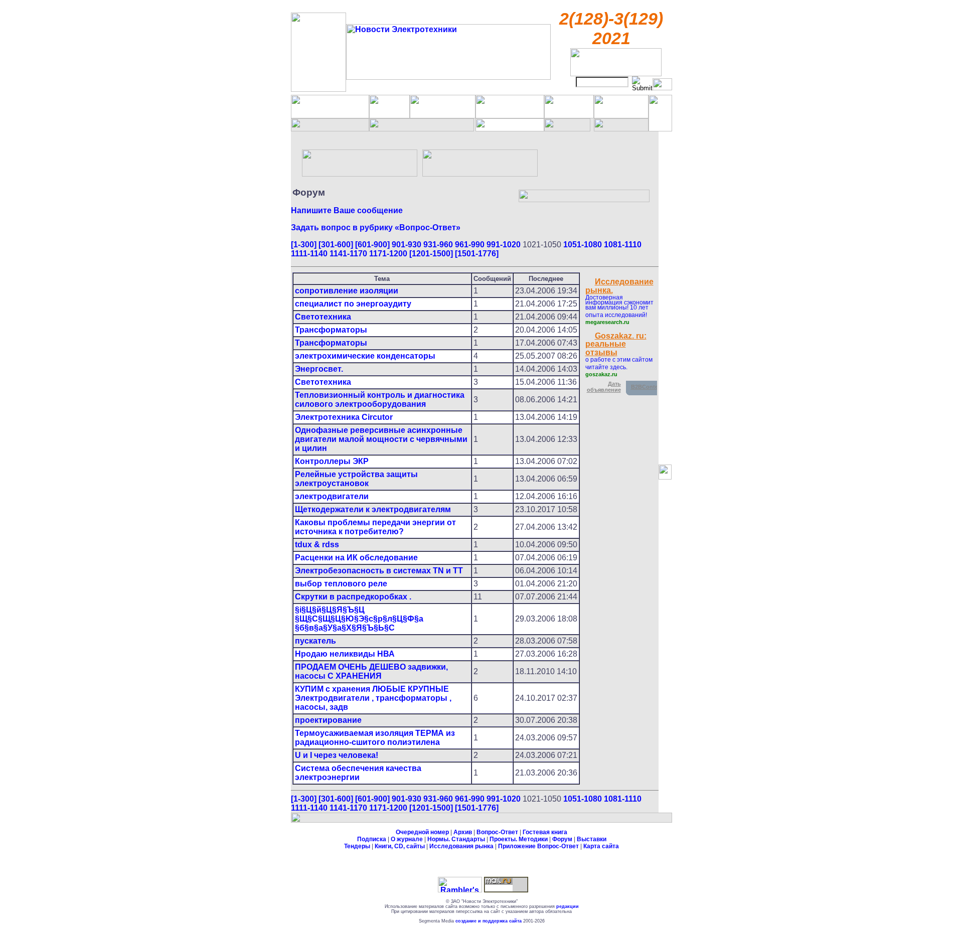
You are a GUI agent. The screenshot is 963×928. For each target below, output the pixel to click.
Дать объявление (604, 387)
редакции (567, 906)
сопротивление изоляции (346, 290)
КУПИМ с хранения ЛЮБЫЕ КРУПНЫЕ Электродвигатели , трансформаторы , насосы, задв (373, 698)
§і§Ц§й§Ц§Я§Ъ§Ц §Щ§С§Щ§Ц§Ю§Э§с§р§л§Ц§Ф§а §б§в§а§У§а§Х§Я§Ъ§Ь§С (359, 618)
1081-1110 (622, 244)
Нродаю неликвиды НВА (345, 654)
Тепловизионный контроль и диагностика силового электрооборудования (379, 399)
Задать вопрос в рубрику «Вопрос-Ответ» (375, 227)
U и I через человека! (336, 755)
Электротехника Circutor (344, 417)
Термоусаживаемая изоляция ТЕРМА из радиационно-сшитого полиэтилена (375, 737)
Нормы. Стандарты (456, 839)
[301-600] (335, 244)
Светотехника (323, 317)
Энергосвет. (319, 369)
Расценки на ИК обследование (356, 557)
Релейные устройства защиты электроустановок (356, 479)
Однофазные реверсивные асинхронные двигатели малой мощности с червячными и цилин (381, 439)
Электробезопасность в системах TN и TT (379, 570)
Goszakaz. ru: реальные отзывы (616, 344)
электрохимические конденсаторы (365, 356)
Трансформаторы (331, 330)
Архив (462, 832)
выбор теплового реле (341, 583)
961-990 (470, 244)
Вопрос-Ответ (497, 832)
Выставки (591, 839)
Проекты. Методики (519, 839)
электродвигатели (332, 496)
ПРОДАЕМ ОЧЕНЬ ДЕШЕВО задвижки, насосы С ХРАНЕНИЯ (371, 671)
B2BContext (647, 387)
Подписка (371, 839)
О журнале (407, 839)
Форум (562, 839)
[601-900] (372, 244)
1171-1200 (388, 253)
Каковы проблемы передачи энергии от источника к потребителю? (375, 527)
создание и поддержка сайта (488, 920)
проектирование (328, 720)
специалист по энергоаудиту (353, 303)
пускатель (315, 641)
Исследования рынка (461, 846)
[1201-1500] (431, 253)
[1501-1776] (477, 253)
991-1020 (504, 244)
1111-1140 (309, 253)
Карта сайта (601, 846)
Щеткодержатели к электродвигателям (373, 509)
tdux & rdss (317, 544)
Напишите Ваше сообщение (347, 210)
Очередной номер (422, 832)
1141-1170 (348, 253)
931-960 (438, 244)
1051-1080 (582, 244)
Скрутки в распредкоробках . (353, 596)
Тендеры (357, 846)
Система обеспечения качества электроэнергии (358, 773)
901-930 (406, 244)
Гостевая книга (545, 832)
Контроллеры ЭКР (332, 461)
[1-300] (303, 244)
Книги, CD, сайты (400, 846)
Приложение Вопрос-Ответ (538, 846)
